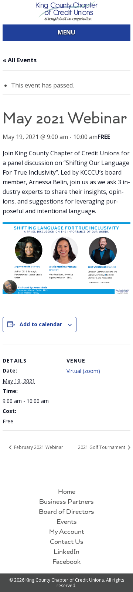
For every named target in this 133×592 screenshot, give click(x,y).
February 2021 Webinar (38, 447)
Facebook (66, 562)
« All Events (20, 60)
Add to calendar (41, 324)
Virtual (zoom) (83, 370)
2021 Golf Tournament (102, 447)
